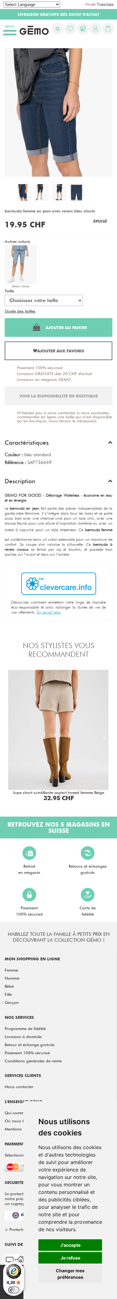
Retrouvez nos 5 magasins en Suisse (58, 827)
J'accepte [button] (70, 1245)
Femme (11, 969)
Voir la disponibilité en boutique (58, 395)
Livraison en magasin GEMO (44, 379)
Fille (8, 994)
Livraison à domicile (23, 1036)
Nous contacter (19, 1086)
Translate (105, 4)
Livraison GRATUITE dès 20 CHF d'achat (54, 373)
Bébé (9, 986)
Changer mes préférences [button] (70, 1274)
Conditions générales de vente (33, 1060)
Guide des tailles (20, 311)
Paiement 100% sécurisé (39, 367)
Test (40, 311)
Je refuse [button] (70, 1257)
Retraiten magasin (29, 869)
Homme (12, 978)
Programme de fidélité (25, 1028)
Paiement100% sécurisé (29, 910)
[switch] (13, 1290)
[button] (58, 444)
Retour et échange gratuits (30, 1044)
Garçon (12, 1002)
